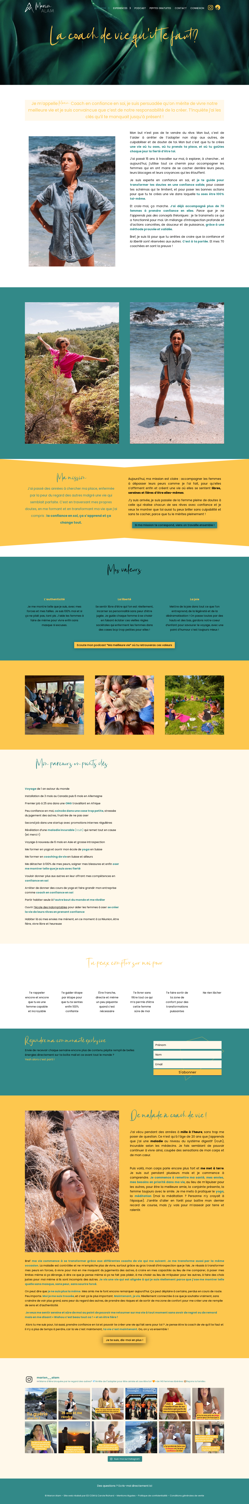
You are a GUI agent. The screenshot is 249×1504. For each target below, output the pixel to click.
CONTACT (181, 8)
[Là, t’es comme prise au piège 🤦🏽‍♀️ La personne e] (208, 1404)
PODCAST (140, 8)
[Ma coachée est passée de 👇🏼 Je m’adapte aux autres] (208, 1437)
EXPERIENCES (120, 8)
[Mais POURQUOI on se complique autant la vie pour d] (108, 1437)
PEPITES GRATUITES (160, 8)
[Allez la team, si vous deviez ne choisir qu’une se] (74, 1437)
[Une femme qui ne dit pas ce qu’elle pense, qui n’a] (141, 1437)
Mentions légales (126, 1495)
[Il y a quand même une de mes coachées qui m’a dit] (41, 1437)
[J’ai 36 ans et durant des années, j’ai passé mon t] (74, 1404)
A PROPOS (100, 8)
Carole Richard (106, 1495)
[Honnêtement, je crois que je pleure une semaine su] (175, 1404)
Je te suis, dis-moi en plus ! (124, 1340)
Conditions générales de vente (187, 1495)
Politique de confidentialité (153, 1495)
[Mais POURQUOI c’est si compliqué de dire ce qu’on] (108, 1404)
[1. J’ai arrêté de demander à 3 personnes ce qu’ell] (175, 1437)
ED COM (90, 1495)
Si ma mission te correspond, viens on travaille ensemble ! (174, 525)
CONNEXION (197, 8)
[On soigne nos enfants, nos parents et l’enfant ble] (41, 1404)
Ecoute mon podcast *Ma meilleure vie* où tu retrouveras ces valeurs (124, 645)
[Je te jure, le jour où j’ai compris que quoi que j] (141, 1404)
